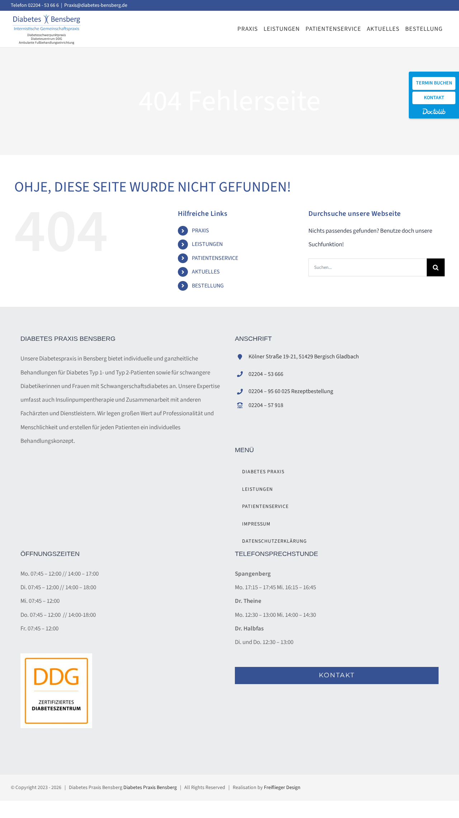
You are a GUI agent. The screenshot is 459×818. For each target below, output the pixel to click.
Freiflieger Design (282, 787)
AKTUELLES (206, 272)
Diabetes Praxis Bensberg (150, 787)
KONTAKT (434, 97)
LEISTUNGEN (207, 244)
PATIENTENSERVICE (215, 258)
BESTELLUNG (208, 286)
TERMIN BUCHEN (434, 83)
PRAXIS (200, 230)
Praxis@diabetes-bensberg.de (95, 5)
